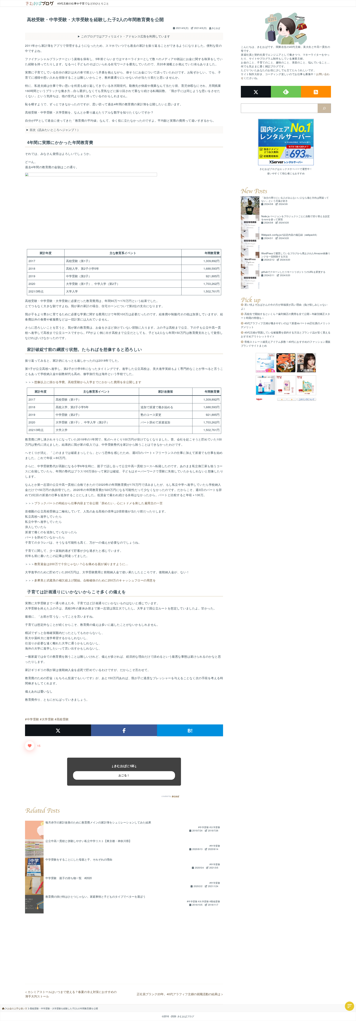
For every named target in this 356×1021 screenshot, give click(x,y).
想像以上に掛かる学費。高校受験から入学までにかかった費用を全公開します (87, 382)
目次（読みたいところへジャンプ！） (55, 130)
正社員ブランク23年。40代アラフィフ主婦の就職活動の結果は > (180, 994)
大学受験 (48, 719)
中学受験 (33, 719)
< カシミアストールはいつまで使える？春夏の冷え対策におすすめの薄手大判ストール (71, 994)
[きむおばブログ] (39, 3)
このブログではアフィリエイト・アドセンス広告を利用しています (125, 36)
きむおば (175, 796)
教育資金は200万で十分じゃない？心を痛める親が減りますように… (81, 564)
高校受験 (63, 719)
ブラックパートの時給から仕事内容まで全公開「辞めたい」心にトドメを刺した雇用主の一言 (98, 503)
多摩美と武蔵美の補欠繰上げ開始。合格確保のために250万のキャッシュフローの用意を (95, 580)
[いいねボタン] (29, 745)
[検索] (324, 108)
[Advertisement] (124, 939)
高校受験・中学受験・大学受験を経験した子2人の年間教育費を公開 (95, 19)
